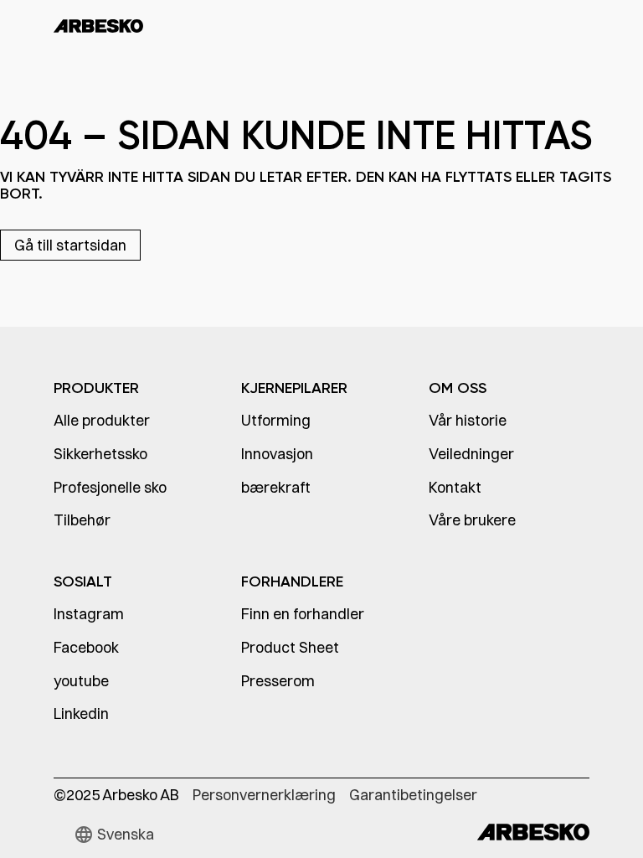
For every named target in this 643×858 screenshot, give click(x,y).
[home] (98, 25)
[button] (114, 834)
